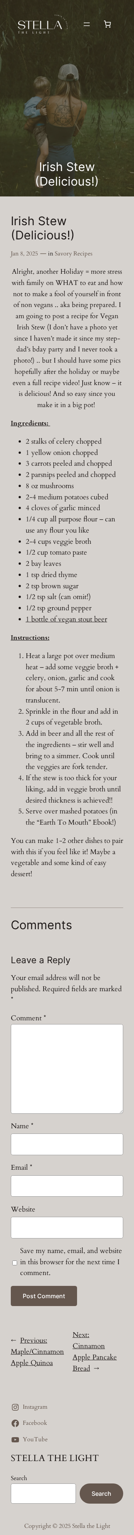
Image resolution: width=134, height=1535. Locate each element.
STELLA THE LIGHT (55, 1458)
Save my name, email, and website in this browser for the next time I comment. (71, 1262)
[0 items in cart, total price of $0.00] (107, 24)
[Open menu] (86, 24)
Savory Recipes (73, 253)
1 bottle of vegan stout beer (66, 619)
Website (23, 1209)
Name (22, 1126)
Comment (28, 1018)
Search (19, 1478)
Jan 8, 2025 (24, 253)
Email (21, 1167)
